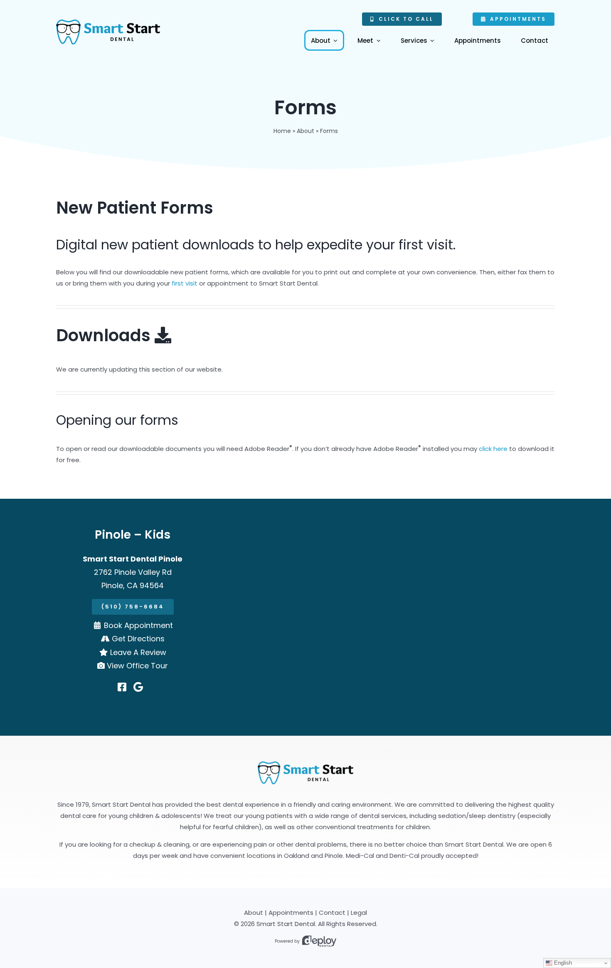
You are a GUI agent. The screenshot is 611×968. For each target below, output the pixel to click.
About (305, 131)
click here (493, 448)
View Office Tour (137, 665)
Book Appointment (138, 625)
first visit (184, 283)
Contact (332, 912)
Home (282, 131)
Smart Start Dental (285, 923)
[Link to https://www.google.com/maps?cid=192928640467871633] (138, 687)
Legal (359, 912)
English (562, 963)
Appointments (291, 912)
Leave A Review (138, 652)
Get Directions (138, 638)
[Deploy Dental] (319, 941)
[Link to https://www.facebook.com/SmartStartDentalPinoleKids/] (122, 687)
